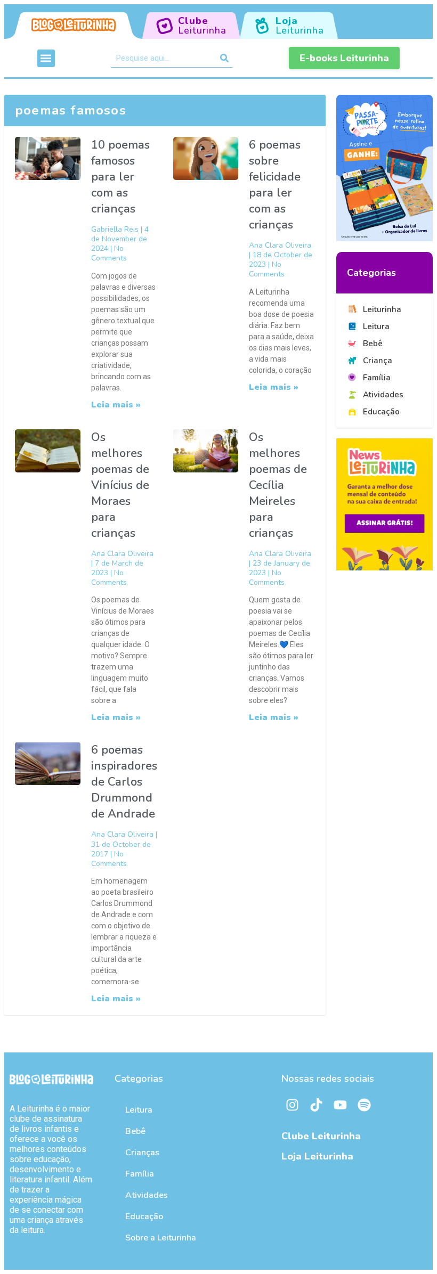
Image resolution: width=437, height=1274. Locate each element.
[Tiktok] (316, 1104)
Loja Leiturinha (317, 1156)
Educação (144, 1216)
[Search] (224, 58)
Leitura (138, 1110)
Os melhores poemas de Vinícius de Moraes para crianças (120, 485)
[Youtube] (340, 1104)
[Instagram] (292, 1104)
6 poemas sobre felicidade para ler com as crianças (275, 185)
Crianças (142, 1152)
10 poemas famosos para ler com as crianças (120, 177)
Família (139, 1174)
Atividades (146, 1195)
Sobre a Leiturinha (160, 1238)
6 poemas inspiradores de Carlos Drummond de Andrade (124, 782)
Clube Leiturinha (321, 1136)
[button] (46, 58)
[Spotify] (364, 1104)
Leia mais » (116, 405)
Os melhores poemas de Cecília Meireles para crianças (278, 485)
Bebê (135, 1131)
